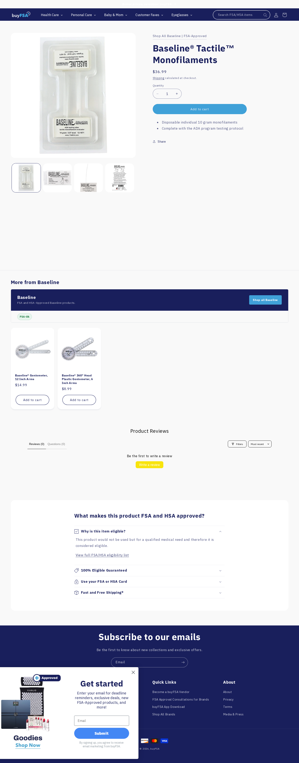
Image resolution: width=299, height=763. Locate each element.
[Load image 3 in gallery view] (88, 177)
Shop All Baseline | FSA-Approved (180, 36)
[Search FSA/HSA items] (265, 15)
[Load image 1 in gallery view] (26, 177)
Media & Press (233, 714)
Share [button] (162, 141)
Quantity (158, 85)
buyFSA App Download (168, 707)
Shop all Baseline (265, 300)
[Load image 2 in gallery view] (57, 177)
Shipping (158, 78)
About (227, 692)
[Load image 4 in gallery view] (119, 177)
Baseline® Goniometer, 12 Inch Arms (31, 377)
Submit (115, 733)
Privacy (228, 699)
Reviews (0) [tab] (36, 444)
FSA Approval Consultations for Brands (180, 699)
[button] (284, 15)
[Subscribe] (183, 662)
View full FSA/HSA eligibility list (102, 555)
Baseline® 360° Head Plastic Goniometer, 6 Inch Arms (77, 379)
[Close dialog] (146, 672)
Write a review (149, 465)
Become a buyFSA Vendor (171, 692)
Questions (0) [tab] (56, 444)
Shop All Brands (163, 714)
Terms (227, 707)
